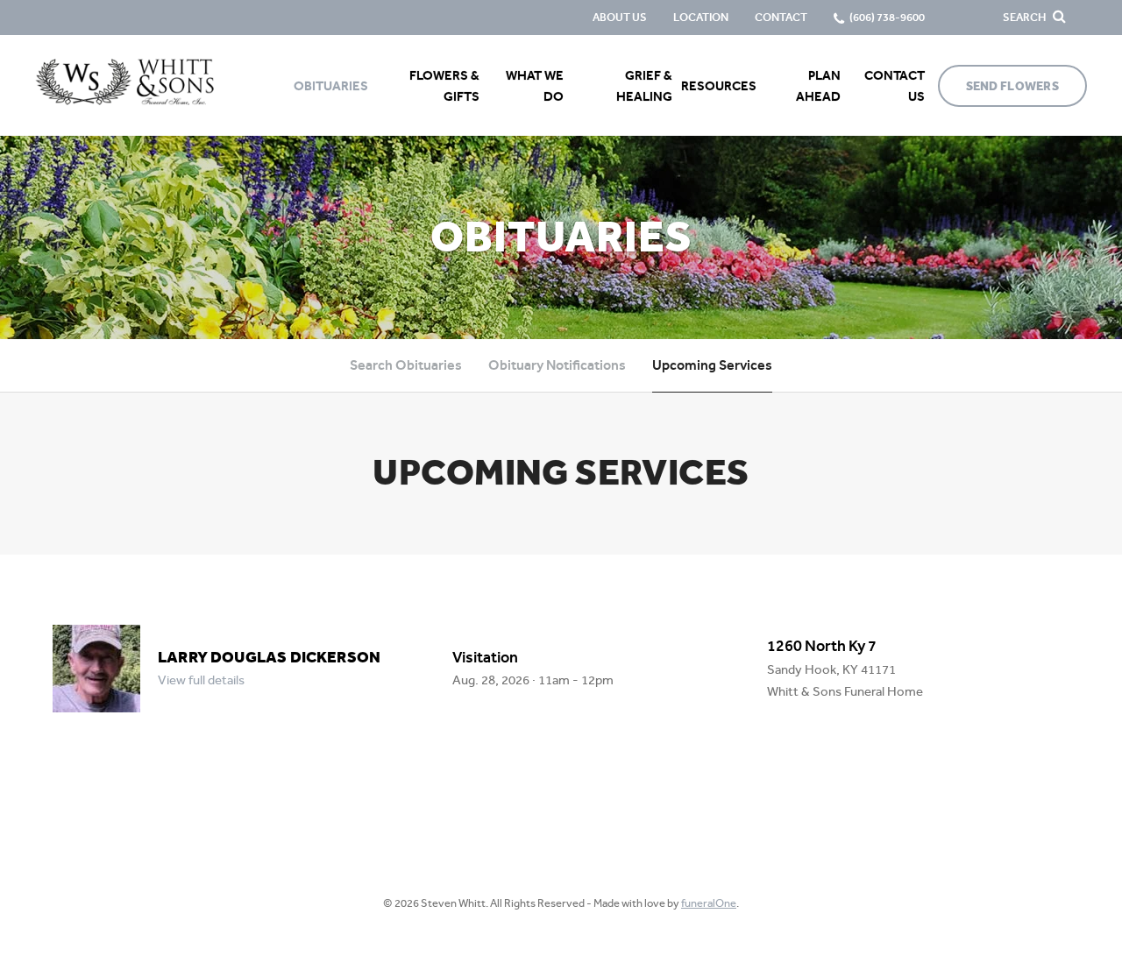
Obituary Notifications (557, 365)
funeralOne (708, 903)
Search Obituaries (406, 365)
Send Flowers (1012, 86)
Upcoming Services (712, 365)
